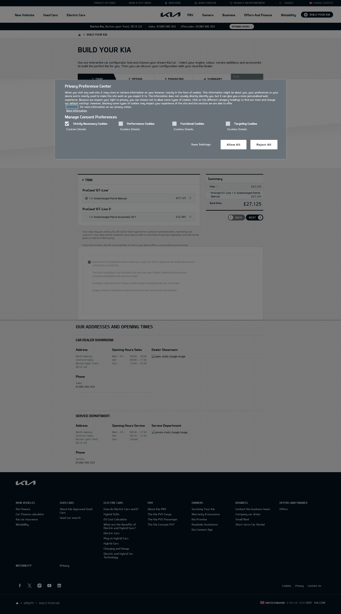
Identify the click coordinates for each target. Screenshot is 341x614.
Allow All (233, 144)
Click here (72, 106)
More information (76, 110)
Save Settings (201, 144)
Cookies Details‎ (76, 129)
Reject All (264, 144)
